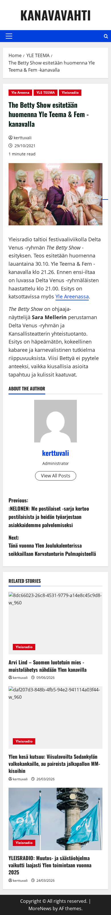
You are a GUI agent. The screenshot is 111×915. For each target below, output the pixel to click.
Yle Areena (20, 92)
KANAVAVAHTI (55, 15)
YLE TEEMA (45, 92)
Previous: (49, 512)
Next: (52, 546)
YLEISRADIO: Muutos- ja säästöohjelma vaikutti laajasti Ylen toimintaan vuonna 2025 (50, 865)
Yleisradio (70, 92)
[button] (9, 36)
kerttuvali (23, 137)
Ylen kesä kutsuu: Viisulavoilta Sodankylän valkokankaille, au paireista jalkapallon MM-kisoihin (54, 763)
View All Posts (55, 476)
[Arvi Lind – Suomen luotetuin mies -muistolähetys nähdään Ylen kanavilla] (55, 623)
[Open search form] (106, 36)
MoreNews (40, 908)
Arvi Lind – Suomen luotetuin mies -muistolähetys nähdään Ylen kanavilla (48, 665)
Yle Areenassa (72, 296)
